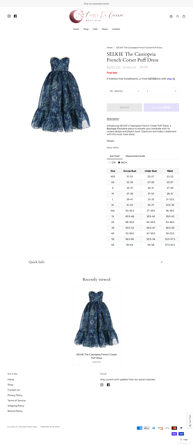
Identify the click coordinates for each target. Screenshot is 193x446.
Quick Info (36, 262)
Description (113, 118)
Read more (113, 148)
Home (110, 47)
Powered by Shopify (50, 427)
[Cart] (184, 16)
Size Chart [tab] (115, 156)
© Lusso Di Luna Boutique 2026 (22, 427)
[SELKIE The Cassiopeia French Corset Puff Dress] (97, 319)
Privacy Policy (15, 395)
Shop (10, 384)
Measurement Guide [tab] (135, 156)
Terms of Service (17, 400)
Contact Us (14, 390)
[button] (190, 421)
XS (111, 91)
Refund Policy (15, 411)
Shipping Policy (16, 405)
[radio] (112, 162)
